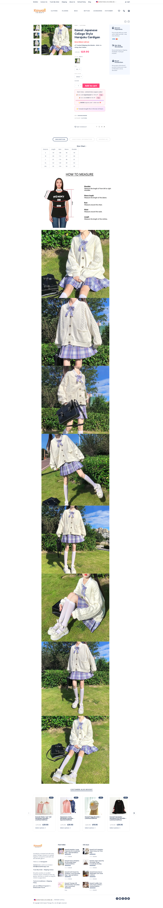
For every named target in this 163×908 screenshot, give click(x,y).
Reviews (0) (103, 139)
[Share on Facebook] (96, 126)
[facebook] (117, 898)
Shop (76, 25)
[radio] (77, 60)
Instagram (43, 861)
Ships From (78, 73)
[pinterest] (128, 898)
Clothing (83, 25)
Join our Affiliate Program (41, 886)
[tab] (60, 139)
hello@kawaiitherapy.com (41, 866)
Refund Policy (82, 2)
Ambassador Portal (39, 887)
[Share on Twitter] (98, 126)
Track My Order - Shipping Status (43, 870)
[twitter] (123, 898)
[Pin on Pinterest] (101, 126)
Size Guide (77, 80)
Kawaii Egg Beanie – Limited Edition (93, 817)
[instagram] (120, 898)
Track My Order (54, 2)
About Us (72, 2)
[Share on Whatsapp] (104, 126)
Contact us (36, 865)
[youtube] (125, 898)
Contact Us (43, 2)
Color (76, 56)
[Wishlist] (119, 11)
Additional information (82, 139)
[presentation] (44, 40)
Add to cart (91, 85)
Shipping (64, 2)
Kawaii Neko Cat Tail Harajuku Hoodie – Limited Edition (43, 818)
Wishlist (35, 2)
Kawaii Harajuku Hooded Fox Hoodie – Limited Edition (118, 818)
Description (60, 139)
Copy (101, 95)
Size (76, 66)
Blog (89, 2)
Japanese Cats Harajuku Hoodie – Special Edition (67, 818)
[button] (124, 11)
